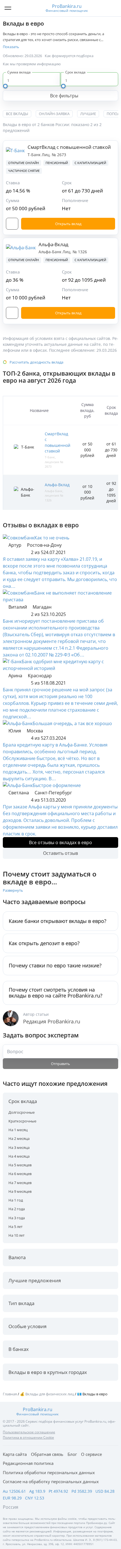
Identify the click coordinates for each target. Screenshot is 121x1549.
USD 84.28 (105, 1491)
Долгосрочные (21, 1112)
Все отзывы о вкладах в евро (60, 842)
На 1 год (15, 1200)
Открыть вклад (68, 223)
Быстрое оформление (57, 785)
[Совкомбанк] (18, 538)
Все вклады (17, 113)
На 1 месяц (18, 1129)
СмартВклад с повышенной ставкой (69, 147)
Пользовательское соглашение (29, 1432)
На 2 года (16, 1209)
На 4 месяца (19, 1156)
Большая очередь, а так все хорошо (72, 723)
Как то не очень (51, 538)
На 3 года (16, 1218)
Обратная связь (47, 1454)
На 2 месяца (19, 1138)
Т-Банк (35, 154)
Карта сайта (15, 1454)
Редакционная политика (28, 1463)
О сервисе (91, 1454)
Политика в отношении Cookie (28, 1437)
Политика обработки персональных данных (49, 1472)
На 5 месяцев (20, 1165)
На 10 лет (16, 1235)
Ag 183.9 (37, 1491)
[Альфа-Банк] (18, 723)
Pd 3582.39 (81, 1491)
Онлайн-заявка (54, 113)
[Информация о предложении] (12, 224)
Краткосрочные (22, 1121)
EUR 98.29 (12, 1498)
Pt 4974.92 (58, 1491)
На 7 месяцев (20, 1182)
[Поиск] (112, 8)
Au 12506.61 (14, 1491)
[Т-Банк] (12, 661)
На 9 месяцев (20, 1191)
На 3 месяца (19, 1147)
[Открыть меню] (8, 8)
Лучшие (88, 113)
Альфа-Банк (50, 251)
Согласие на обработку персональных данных (51, 1481)
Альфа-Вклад (53, 244)
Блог (72, 1454)
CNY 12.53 (34, 1498)
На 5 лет (15, 1226)
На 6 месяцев (20, 1173)
